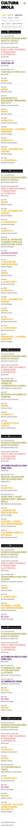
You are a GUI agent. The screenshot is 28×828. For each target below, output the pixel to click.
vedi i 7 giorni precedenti (8, 822)
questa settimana (17, 23)
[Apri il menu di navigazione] (24, 3)
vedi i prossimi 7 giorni (7, 825)
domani (8, 23)
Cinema (4, 15)
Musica (10, 18)
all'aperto (4, 21)
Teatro (16, 18)
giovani (17, 21)
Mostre (4, 18)
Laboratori (18, 15)
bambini (11, 21)
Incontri (10, 15)
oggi (3, 23)
